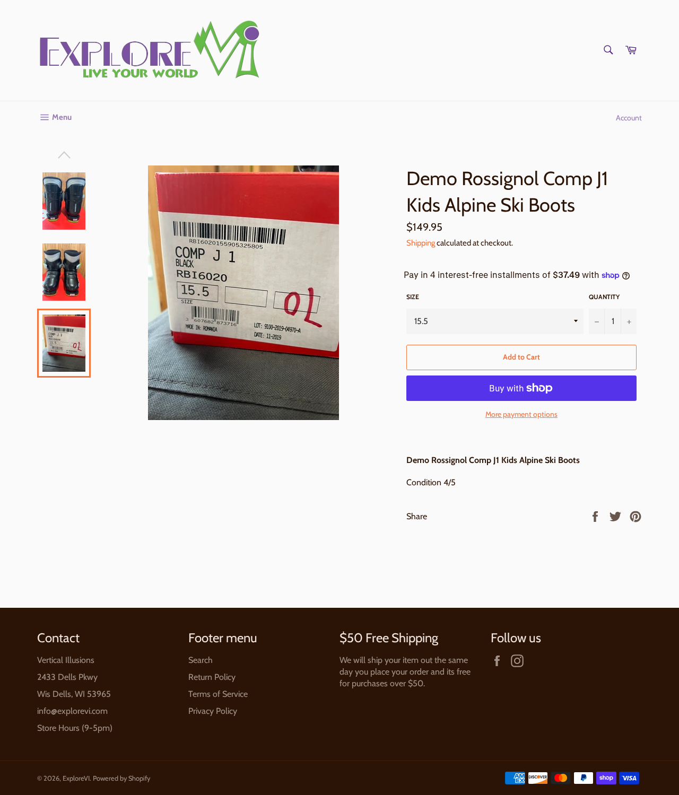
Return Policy (212, 677)
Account (629, 118)
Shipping (420, 243)
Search (200, 660)
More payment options (521, 414)
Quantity (604, 297)
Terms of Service (218, 694)
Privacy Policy (212, 711)
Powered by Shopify (121, 778)
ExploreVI (76, 778)
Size (412, 297)
